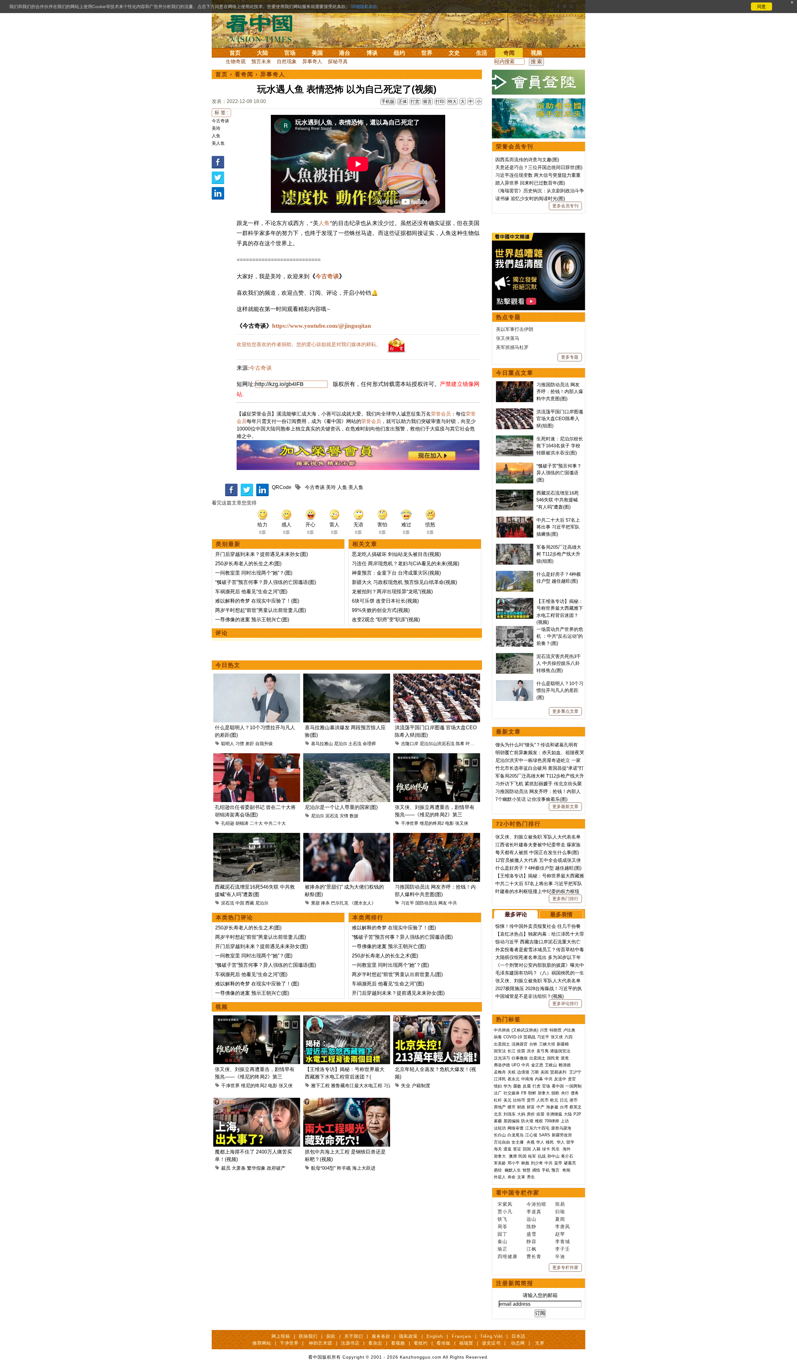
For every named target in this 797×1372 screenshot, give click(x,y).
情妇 (498, 1086)
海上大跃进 (363, 1168)
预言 (556, 1170)
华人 (540, 1142)
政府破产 (276, 1168)
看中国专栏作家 (518, 1193)
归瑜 (560, 1211)
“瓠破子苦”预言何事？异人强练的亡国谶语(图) (265, 582)
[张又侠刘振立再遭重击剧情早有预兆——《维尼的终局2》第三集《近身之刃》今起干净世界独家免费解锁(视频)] (436, 756)
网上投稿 (280, 1336)
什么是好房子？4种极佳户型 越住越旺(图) (538, 868)
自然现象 (287, 61)
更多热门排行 (565, 898)
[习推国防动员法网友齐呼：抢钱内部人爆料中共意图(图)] (436, 836)
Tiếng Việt (491, 1336)
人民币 (542, 1100)
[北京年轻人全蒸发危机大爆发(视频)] (436, 1019)
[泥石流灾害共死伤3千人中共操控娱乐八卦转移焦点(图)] (514, 656)
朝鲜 (532, 1093)
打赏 (415, 101)
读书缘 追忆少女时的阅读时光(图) (530, 198)
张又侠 (461, 823)
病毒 (498, 1037)
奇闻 (509, 53)
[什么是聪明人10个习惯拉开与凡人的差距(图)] (256, 677)
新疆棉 (563, 1044)
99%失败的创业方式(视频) (381, 610)
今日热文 (227, 665)
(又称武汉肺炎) (525, 1030)
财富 (531, 1107)
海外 (567, 1149)
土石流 (354, 743)
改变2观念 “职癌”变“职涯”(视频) (386, 619)
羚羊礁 (344, 1168)
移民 (550, 1142)
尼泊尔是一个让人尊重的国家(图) (341, 807)
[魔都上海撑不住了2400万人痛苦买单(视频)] (256, 1101)
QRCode (281, 487)
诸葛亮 (570, 1163)
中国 (239, 902)
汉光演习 (502, 1058)
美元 (507, 1100)
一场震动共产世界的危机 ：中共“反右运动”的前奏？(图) (559, 636)
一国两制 (573, 1086)
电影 (449, 823)
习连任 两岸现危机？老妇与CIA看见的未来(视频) (405, 563)
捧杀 (325, 902)
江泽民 (500, 1079)
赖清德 (565, 1065)
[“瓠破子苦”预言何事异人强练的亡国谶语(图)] (514, 465)
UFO (516, 1065)
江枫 (531, 1249)
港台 (344, 53)
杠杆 (498, 1100)
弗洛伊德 (502, 1065)
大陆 (262, 53)
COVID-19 (512, 1037)
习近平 (407, 902)
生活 (481, 53)
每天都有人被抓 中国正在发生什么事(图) (537, 852)
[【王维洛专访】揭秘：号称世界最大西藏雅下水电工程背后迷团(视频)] (346, 1019)
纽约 (399, 53)
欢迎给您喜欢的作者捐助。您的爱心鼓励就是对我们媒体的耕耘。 (309, 344)
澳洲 (513, 1156)
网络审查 (515, 1128)
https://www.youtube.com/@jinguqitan (321, 325)
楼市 (511, 1107)
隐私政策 (408, 1336)
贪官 (572, 1079)
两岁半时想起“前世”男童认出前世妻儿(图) (260, 610)
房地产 (500, 1107)
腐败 (517, 1086)
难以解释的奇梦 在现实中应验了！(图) (257, 601)
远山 (531, 1219)
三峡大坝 (547, 1044)
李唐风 (562, 1226)
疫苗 (521, 1051)
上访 (565, 1121)
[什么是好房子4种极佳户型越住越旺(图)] (514, 574)
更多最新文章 (565, 806)
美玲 (216, 128)
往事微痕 (520, 1058)
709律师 (552, 1121)
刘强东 (509, 1114)
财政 (521, 1107)
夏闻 (560, 1219)
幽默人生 (513, 1170)
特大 (452, 101)
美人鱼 (218, 143)
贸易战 (529, 1037)
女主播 (518, 1142)
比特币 (519, 1100)
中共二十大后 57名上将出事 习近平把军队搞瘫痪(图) (558, 527)
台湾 (564, 1107)
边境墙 (523, 1072)
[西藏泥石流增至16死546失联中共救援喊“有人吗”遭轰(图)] (256, 836)
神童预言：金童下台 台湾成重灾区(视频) (396, 573)
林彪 (525, 1163)
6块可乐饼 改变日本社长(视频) (385, 601)
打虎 (536, 1086)
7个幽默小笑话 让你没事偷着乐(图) (531, 799)
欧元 (554, 1100)
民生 (556, 1149)
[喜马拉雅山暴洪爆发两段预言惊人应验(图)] (346, 677)
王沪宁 (575, 1072)
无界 (540, 1343)
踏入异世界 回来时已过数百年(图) (530, 183)
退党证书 (491, 1343)
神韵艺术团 (320, 1343)
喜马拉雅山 (322, 743)
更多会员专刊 (565, 205)
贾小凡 (505, 1211)
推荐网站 (261, 1343)
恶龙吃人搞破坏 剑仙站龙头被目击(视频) (396, 554)
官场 (289, 53)
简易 (560, 1204)
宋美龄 (500, 1163)
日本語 (519, 1336)
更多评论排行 (565, 1003)
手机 (546, 1170)
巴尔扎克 (339, 902)
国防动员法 (426, 902)
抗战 (542, 1156)
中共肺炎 (502, 1030)
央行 (565, 1093)
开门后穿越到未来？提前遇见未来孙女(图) (261, 554)
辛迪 (560, 1256)
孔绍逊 (227, 823)
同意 (761, 6)
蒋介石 (567, 1156)
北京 (498, 1114)
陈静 (531, 1226)
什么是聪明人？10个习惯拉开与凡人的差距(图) (559, 690)
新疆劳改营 (562, 1135)
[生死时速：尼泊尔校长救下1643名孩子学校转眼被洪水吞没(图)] (514, 438)
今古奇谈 (220, 120)
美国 (317, 53)
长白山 (500, 1135)
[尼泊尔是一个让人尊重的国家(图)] (346, 756)
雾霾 (498, 1121)
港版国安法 (560, 1051)
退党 (565, 1058)
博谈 (372, 53)
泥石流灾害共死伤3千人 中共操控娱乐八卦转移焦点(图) (558, 663)
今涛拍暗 (536, 1204)
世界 (426, 53)
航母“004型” (323, 1168)
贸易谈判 (559, 1072)
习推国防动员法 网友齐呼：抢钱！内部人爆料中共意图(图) (559, 391)
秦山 (502, 1241)
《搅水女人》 (363, 902)
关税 (511, 1072)
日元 (564, 1100)
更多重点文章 (565, 711)
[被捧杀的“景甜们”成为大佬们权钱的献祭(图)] (346, 836)
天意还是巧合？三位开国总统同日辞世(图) (538, 167)
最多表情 (561, 914)
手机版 (387, 101)
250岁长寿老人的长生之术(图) (248, 563)
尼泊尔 (340, 743)
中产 (540, 1107)
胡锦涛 (241, 823)
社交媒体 (511, 1093)
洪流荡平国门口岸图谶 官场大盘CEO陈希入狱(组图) (559, 418)
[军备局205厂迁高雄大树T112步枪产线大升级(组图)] (514, 547)
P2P (577, 1114)
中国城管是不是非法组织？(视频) (529, 996)
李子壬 (562, 1249)
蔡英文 (575, 1107)
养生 (531, 1177)
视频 (536, 53)
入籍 (536, 1149)
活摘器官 (520, 1044)
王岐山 (551, 1065)
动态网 (518, 1343)
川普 (544, 1030)
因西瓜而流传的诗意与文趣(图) (527, 159)
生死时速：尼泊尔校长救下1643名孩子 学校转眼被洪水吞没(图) (559, 445)
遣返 (507, 1149)
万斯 (535, 1072)
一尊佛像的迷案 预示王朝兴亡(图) (252, 619)
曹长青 (533, 1256)
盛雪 (531, 1234)
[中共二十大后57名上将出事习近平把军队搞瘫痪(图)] (514, 520)
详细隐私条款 (364, 6)
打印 (440, 101)
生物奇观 (236, 61)
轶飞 (502, 1219)
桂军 (532, 1156)
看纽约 (421, 1343)
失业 (405, 1085)
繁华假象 (256, 1168)
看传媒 (443, 1343)
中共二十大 (275, 823)
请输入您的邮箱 (540, 1295)
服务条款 (381, 1336)
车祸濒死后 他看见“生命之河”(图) (251, 591)
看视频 (398, 1343)
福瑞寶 (466, 1343)
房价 (531, 1114)
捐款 (331, 1336)
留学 (570, 1142)
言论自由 (502, 1142)
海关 (498, 1149)
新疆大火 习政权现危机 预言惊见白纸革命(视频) (404, 582)
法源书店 (350, 1343)
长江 (511, 1051)
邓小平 (513, 1163)
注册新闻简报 (514, 1283)
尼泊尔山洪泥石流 (437, 743)
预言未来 (261, 61)
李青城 (562, 1241)
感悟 (536, 1170)
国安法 (500, 1051)
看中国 (263, 28)
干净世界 (409, 823)
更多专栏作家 (565, 1267)
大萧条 (239, 1168)
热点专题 (508, 317)
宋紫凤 (505, 1204)
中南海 (527, 1079)
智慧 (526, 1170)
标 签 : (221, 112)
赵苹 (560, 1234)
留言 (427, 101)
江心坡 (531, 1135)
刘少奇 (537, 1163)
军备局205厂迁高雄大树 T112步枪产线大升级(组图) (558, 554)
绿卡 (546, 1149)
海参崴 (552, 1107)
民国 (522, 1156)
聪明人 (227, 743)
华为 (507, 1086)
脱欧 (555, 1093)
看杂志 (375, 1343)
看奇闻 (244, 74)
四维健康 (507, 1256)
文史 (454, 53)
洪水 (531, 1051)
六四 (568, 1037)
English (435, 1336)
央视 (530, 1142)
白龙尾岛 (515, 1135)
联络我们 (308, 1336)
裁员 (225, 1168)
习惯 (239, 743)
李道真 (533, 1211)
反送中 (560, 1079)
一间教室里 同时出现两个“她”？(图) (253, 573)
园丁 (502, 1234)
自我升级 (264, 743)
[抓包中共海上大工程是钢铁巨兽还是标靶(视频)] (346, 1101)
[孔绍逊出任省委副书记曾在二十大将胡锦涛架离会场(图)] (256, 756)
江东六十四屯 (537, 1128)
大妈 (521, 1114)
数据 (354, 815)
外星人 (500, 1177)
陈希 (460, 743)
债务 (575, 1093)
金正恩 (537, 1065)
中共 (452, 902)
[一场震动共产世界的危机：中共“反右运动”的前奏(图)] (514, 629)
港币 (573, 1100)
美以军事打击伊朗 (514, 329)
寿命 (511, 1177)
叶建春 (472, 743)
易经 (498, 1170)
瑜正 (502, 1249)
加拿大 (544, 1093)
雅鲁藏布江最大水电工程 (356, 1085)
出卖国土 (502, 1044)
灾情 (344, 815)
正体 (402, 101)
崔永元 (513, 1079)
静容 (531, 1241)
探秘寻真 (338, 61)
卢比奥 (569, 1030)
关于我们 (353, 1336)
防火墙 (527, 1121)
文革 (521, 1177)
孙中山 (553, 1156)
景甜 (315, 902)
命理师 (369, 743)
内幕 (539, 1079)
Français (461, 1336)
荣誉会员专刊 (514, 146)
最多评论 (516, 914)
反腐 (527, 1086)
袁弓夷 (542, 1051)
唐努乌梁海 (561, 1128)
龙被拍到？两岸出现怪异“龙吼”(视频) (392, 591)
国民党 (553, 1058)
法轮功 (500, 1128)
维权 (539, 1121)
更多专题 (569, 357)
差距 (249, 743)
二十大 (256, 823)
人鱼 (216, 135)
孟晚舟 (500, 1072)
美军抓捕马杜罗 (512, 347)
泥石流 (331, 815)
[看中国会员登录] (538, 82)
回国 (527, 1149)
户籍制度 (421, 1085)
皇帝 (558, 1163)
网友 (442, 902)
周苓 (502, 1226)
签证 (517, 1149)
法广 (498, 1093)
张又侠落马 (507, 338)
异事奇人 (312, 61)
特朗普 (555, 1030)
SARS (544, 1135)
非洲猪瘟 (554, 1114)
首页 (235, 53)
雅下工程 (320, 1085)
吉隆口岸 (409, 743)
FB (523, 1093)
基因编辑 (511, 1121)
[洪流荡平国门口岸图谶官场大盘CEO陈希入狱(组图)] (436, 677)
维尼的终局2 (432, 823)
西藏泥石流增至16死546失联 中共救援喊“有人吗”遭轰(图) (557, 500)
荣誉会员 (441, 413)
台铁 (533, 1044)
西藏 (249, 902)
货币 (531, 1100)
